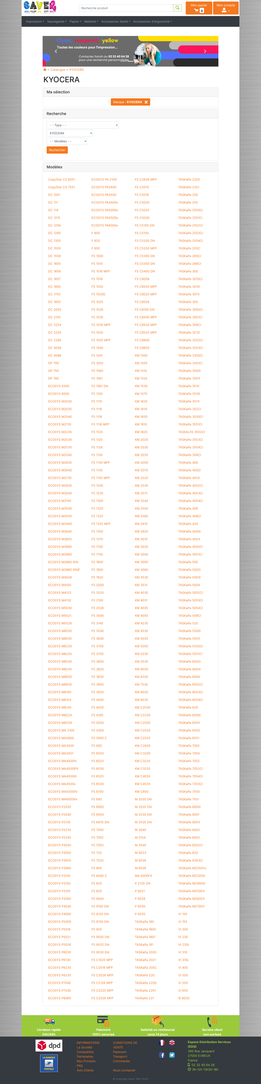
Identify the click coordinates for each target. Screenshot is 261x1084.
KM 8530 (141, 700)
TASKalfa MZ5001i (191, 891)
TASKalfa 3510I (189, 394)
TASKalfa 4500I (189, 531)
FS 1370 (97, 539)
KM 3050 (141, 562)
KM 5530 (141, 661)
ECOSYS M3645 (60, 531)
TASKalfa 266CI (189, 264)
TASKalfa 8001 (188, 814)
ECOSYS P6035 (59, 952)
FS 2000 (98, 585)
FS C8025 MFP (146, 294)
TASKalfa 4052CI (190, 485)
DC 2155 (54, 317)
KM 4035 (141, 608)
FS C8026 (142, 302)
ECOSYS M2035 (60, 409)
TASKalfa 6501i (189, 723)
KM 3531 (141, 585)
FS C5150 (142, 233)
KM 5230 (141, 654)
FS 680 (97, 799)
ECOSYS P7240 (59, 990)
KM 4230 (141, 623)
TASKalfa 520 (188, 623)
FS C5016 (142, 195)
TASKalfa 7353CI (190, 784)
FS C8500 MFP (146, 317)
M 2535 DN (143, 822)
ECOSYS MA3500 (61, 746)
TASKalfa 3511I (188, 401)
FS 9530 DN (100, 952)
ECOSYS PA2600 (104, 187)
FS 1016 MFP (101, 271)
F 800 (96, 233)
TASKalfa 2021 (145, 960)
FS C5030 (142, 218)
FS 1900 (97, 570)
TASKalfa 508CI (189, 615)
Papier (74, 21)
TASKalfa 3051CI (190, 317)
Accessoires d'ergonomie (151, 21)
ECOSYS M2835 (60, 485)
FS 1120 (97, 432)
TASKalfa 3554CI (190, 447)
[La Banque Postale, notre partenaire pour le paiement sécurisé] (48, 1064)
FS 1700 (97, 547)
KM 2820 (141, 531)
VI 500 (183, 975)
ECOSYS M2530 (60, 439)
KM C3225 (142, 761)
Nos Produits (86, 1061)
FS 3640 (98, 638)
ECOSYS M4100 (59, 585)
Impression (34, 21)
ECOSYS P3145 (59, 876)
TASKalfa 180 (144, 922)
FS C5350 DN (145, 264)
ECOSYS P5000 (59, 922)
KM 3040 (141, 554)
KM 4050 (141, 615)
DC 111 (53, 202)
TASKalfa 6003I (189, 669)
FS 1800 (97, 562)
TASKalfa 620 (188, 707)
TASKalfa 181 (144, 944)
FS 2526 (98, 608)
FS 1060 (97, 371)
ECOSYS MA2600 (61, 738)
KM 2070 (141, 470)
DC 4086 (54, 355)
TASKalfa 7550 (189, 791)
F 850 (96, 248)
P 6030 (140, 906)
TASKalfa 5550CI (190, 646)
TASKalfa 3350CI (190, 355)
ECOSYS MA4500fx (62, 761)
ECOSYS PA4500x (105, 202)
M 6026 (140, 860)
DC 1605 (54, 264)
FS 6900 (98, 807)
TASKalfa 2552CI (190, 225)
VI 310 (182, 952)
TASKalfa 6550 (189, 730)
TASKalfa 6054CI (190, 700)
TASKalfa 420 (188, 524)
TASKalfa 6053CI (190, 692)
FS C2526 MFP (102, 998)
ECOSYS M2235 (60, 432)
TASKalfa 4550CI (190, 547)
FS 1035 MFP (101, 340)
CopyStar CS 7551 (61, 187)
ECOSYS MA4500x (62, 784)
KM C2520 (142, 730)
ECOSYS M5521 (59, 615)
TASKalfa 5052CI (190, 593)
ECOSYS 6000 (58, 394)
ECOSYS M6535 (60, 669)
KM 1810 (141, 424)
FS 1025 (97, 302)
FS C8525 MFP (146, 332)
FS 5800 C (99, 738)
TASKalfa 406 (188, 508)
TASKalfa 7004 (189, 753)
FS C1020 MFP (102, 960)
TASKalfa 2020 (145, 952)
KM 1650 (141, 417)
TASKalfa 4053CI (190, 493)
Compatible (85, 1052)
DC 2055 (54, 309)
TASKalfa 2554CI (190, 241)
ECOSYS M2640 (60, 470)
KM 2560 (141, 516)
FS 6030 (98, 768)
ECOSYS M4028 (60, 577)
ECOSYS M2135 (59, 424)
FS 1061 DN (100, 386)
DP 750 (53, 371)
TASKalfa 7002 (189, 746)
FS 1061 (97, 378)
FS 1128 (97, 447)
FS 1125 (97, 439)
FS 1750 (97, 554)
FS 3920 (98, 692)
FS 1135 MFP (101, 478)
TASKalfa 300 (188, 271)
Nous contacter (124, 1070)
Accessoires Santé (114, 21)
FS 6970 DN (100, 822)
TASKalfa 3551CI (190, 424)
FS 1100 (97, 394)
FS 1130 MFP (101, 462)
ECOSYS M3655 (60, 539)
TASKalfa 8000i (189, 807)
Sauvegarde (55, 21)
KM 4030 (141, 593)
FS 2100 (97, 600)
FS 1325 (97, 516)
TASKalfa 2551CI (190, 218)
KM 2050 (141, 462)
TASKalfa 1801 (145, 937)
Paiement (119, 1052)
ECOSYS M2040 (60, 417)
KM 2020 (141, 439)
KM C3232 (142, 768)
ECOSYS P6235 (59, 975)
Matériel (90, 21)
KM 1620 (141, 401)
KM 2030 (141, 447)
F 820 (96, 241)
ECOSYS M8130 (59, 707)
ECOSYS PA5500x (105, 218)
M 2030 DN (143, 799)
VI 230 (183, 937)
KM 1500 (141, 355)
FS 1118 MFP (100, 424)
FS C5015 (142, 187)
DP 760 (53, 378)
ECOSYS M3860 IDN (63, 562)
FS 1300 (97, 501)
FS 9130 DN (100, 922)
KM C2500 (142, 723)
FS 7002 (98, 837)
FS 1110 (97, 401)
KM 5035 (141, 638)
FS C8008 (142, 279)
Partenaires (85, 1056)
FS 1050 (97, 363)
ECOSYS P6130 (59, 960)
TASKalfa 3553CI (190, 439)
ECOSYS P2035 (59, 807)
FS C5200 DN (145, 241)
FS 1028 (97, 309)
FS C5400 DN (145, 271)
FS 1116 (97, 409)
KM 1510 (141, 371)
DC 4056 (54, 348)
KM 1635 (141, 409)
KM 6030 (141, 669)
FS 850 (97, 891)
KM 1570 (141, 394)
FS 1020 (97, 286)
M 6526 (140, 868)
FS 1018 (97, 279)
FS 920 (97, 929)
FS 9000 (98, 899)
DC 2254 (54, 325)
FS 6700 (98, 791)
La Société (84, 1047)
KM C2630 (142, 746)
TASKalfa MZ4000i (191, 883)
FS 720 (97, 853)
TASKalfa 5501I (189, 638)
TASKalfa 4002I (189, 470)
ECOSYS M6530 (60, 661)
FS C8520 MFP (146, 325)
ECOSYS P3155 (59, 891)
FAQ (80, 1066)
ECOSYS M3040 (60, 493)
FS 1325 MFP (101, 524)
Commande (121, 1061)
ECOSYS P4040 (59, 906)
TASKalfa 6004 (189, 677)
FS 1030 (97, 317)
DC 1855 (54, 302)
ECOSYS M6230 (60, 646)
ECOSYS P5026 (59, 944)
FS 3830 (98, 677)
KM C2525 (142, 738)
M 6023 (140, 853)
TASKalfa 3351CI (190, 363)
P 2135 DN (142, 883)
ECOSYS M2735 (60, 478)
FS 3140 (97, 623)
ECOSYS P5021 (59, 937)
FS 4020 (98, 707)
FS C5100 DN (144, 225)
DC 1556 (54, 256)
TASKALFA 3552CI (191, 432)
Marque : (127, 102)
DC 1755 (54, 294)
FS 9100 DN (100, 906)
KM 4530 (141, 631)
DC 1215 (54, 218)
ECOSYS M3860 (60, 554)
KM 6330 (141, 677)
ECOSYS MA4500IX (62, 776)
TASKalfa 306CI (189, 325)
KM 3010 (141, 539)
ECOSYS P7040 (59, 983)
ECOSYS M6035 (60, 638)
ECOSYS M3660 (60, 547)
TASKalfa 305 (188, 302)
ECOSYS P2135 (59, 822)
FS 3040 (98, 615)
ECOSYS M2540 (60, 455)
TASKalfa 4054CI (190, 501)
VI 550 (183, 983)
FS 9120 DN (100, 914)
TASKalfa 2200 (145, 983)
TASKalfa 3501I (189, 378)
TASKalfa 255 (188, 202)
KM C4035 (142, 776)
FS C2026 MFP (102, 975)
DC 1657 (54, 279)
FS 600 (97, 746)
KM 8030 (141, 692)
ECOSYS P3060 (59, 868)
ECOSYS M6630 (60, 677)
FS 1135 (97, 470)
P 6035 (140, 914)
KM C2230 (142, 715)
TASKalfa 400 (188, 462)
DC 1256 (54, 225)
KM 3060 (141, 570)
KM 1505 (141, 363)
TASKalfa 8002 (189, 830)
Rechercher (57, 150)
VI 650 (183, 990)
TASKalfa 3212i (189, 332)
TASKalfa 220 (145, 975)
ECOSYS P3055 (59, 860)
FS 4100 (97, 715)
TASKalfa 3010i (189, 286)
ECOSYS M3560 (60, 524)
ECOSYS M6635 (60, 684)
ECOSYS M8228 (60, 723)
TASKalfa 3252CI (190, 340)
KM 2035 (141, 455)
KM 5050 (141, 646)
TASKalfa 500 (188, 562)
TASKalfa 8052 (189, 837)
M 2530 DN (143, 814)
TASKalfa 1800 (145, 929)
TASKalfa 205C (146, 967)
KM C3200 (142, 753)
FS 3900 (98, 684)
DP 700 (53, 363)
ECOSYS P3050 (59, 853)
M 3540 (140, 845)
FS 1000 (97, 256)
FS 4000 (98, 700)
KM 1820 (141, 432)
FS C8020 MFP (146, 286)
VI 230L (184, 944)
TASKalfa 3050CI (190, 309)
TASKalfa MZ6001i (191, 899)
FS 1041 (97, 355)
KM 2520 (141, 478)
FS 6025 (98, 761)
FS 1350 (97, 531)
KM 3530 (141, 577)
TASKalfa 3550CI (190, 417)
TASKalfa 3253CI (190, 348)
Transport (120, 1056)
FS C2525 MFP (102, 990)
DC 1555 (54, 248)
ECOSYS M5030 (60, 608)
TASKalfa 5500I (189, 631)
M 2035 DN (143, 807)
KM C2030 (142, 707)
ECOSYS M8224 (60, 715)
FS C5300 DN (145, 256)
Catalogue (57, 70)
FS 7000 (98, 830)
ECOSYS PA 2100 (104, 179)
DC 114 (53, 210)
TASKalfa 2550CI (190, 210)
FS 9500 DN (100, 937)
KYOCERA (76, 70)
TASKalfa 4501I (189, 539)
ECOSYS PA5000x (105, 210)
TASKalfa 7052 (189, 761)
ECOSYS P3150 (59, 883)
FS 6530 (98, 784)
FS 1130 (97, 455)
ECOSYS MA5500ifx (63, 791)
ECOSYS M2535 (60, 447)
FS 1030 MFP (101, 325)
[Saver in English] (172, 1042)
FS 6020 (98, 753)
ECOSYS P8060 (59, 998)
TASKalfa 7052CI (190, 768)
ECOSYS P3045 (59, 845)
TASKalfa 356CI (189, 455)
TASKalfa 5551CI (190, 654)
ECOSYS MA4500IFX (63, 768)
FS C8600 (142, 340)
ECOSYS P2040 (59, 814)
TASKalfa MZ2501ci (192, 868)
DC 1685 (54, 286)
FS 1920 (97, 577)
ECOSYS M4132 (59, 600)
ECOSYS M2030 (60, 401)
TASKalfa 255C (189, 248)
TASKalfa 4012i (189, 478)
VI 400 (183, 967)
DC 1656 (54, 271)
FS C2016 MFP (102, 967)
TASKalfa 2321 (188, 187)
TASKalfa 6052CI (190, 684)
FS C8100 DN (144, 309)
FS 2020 (98, 593)
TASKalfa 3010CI (190, 279)
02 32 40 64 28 (203, 1065)
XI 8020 (184, 998)
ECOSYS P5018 (59, 929)
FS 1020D (98, 294)
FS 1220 (97, 493)
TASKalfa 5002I (189, 570)
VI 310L (183, 960)
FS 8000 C (99, 876)
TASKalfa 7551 (188, 799)
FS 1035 (97, 332)
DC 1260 (54, 233)
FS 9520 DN (100, 944)
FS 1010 (97, 264)
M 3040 (140, 830)
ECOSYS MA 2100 (61, 730)
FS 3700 (98, 646)
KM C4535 (142, 784)
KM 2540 (141, 501)
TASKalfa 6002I (189, 661)
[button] (199, 8)
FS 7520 (98, 860)
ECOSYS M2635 (60, 462)
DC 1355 (54, 241)
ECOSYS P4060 (59, 914)
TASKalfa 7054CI (190, 776)
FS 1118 (97, 417)
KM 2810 (141, 524)
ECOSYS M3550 (60, 516)
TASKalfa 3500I (189, 371)
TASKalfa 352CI (189, 409)
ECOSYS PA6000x (105, 225)
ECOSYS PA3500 (104, 195)
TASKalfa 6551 (188, 738)
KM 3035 (141, 547)
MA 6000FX (143, 876)
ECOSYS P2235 (59, 830)
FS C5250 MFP (146, 248)
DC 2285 (54, 340)
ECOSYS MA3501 (60, 753)
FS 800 (97, 868)
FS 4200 (98, 723)
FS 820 (97, 883)
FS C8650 (142, 348)
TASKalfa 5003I (189, 577)
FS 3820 (98, 669)
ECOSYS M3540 (60, 508)
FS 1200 (97, 485)
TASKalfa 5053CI (190, 600)
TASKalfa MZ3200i (191, 876)
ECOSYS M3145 (59, 501)
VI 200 (183, 929)
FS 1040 (97, 348)
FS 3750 (98, 654)
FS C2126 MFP (102, 983)
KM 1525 (141, 378)
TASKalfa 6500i (189, 715)
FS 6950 (98, 814)
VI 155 (182, 922)
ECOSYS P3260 (59, 899)
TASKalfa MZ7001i (191, 906)
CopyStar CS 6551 (61, 179)
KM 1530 (141, 386)
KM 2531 (141, 493)
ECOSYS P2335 (59, 837)
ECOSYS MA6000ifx (63, 799)
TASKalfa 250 (188, 195)
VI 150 (182, 914)
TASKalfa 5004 (189, 585)
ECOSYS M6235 (60, 654)
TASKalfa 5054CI (190, 608)
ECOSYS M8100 (59, 692)
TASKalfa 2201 (145, 990)
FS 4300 (98, 730)
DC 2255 (54, 332)
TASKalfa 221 (144, 998)
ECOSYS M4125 (59, 593)
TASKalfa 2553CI (190, 233)
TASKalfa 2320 (189, 179)
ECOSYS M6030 (60, 631)
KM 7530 (141, 684)
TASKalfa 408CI (189, 516)
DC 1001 (54, 195)
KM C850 (141, 791)
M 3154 (140, 837)
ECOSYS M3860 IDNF (64, 570)
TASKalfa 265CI (189, 256)
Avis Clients (85, 1070)
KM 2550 (141, 508)
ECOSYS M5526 (60, 623)
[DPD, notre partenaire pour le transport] (48, 1045)
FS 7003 (98, 845)
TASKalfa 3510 (188, 386)
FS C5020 (142, 202)
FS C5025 (142, 210)
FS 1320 (97, 508)
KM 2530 (141, 485)
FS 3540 (98, 631)
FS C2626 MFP (146, 179)
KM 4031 (141, 600)
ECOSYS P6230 (59, 967)
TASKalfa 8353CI (190, 860)
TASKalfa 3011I (188, 294)
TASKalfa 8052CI (190, 845)
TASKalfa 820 (188, 853)
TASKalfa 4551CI (190, 554)
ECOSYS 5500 (58, 386)
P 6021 (140, 891)
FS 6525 (98, 776)
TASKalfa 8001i (189, 822)
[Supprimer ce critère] (145, 102)
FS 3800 (98, 661)
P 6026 (140, 899)
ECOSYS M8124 (59, 700)
